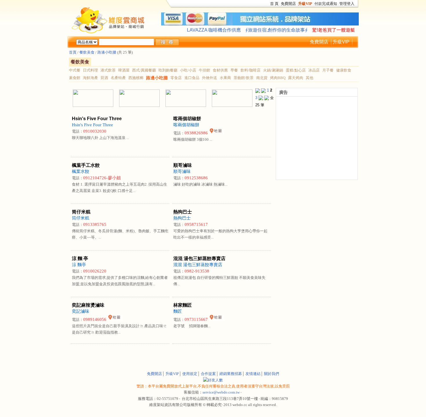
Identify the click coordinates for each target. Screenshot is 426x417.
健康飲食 (343, 70)
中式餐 (74, 70)
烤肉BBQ (277, 78)
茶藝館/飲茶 (244, 78)
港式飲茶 (108, 70)
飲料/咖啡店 (251, 70)
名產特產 (118, 78)
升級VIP (341, 41)
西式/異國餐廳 (144, 70)
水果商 (225, 78)
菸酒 (104, 78)
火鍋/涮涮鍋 (273, 70)
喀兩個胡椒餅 (186, 124)
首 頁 (274, 3)
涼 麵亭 (79, 264)
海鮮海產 (90, 78)
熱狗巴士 (182, 218)
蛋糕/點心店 (296, 70)
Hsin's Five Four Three (92, 124)
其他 (309, 78)
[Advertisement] (137, 354)
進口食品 (191, 78)
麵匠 (177, 311)
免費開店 (288, 3)
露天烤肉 (295, 78)
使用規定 (189, 374)
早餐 (234, 70)
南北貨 (261, 78)
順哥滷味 (182, 171)
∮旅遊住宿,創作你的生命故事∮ (276, 30)
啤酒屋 (124, 70)
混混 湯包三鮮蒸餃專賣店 (197, 264)
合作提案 (208, 374)
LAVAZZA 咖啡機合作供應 (214, 30)
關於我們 (271, 374)
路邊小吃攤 (106, 52)
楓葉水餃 (80, 171)
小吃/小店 (188, 70)
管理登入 (346, 3)
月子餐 (328, 70)
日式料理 (90, 70)
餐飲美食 (86, 52)
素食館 (74, 78)
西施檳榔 (135, 78)
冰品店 (314, 70)
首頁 (73, 52)
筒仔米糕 (80, 218)
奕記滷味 (80, 311)
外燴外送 (209, 78)
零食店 (176, 78)
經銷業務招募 (230, 374)
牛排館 (204, 70)
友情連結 (253, 374)
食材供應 (220, 70)
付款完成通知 (325, 3)
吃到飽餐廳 (168, 70)
